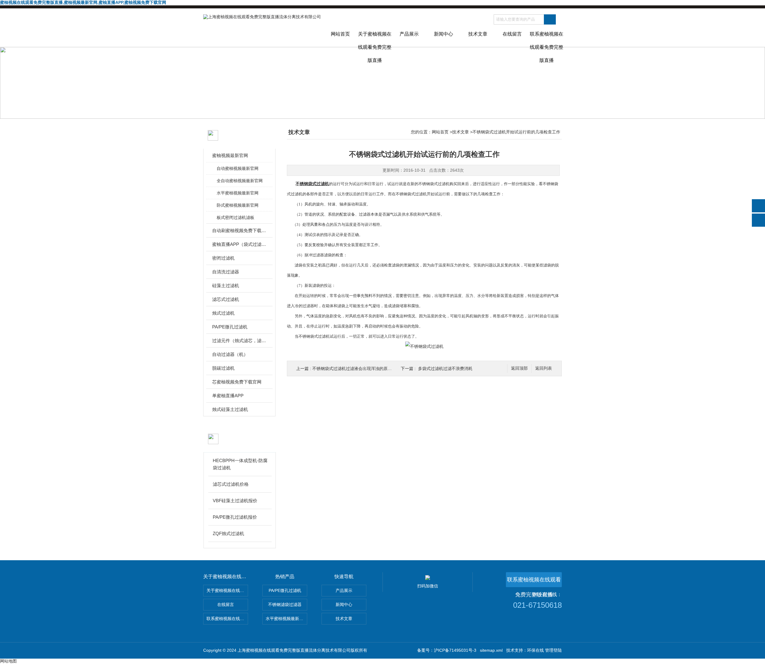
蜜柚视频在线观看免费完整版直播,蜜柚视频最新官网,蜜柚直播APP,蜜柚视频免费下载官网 (83, 2)
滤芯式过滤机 (225, 299)
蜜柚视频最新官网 (230, 155)
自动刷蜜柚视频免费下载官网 (239, 230)
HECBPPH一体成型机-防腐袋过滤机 (240, 464)
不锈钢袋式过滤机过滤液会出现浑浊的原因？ (354, 368)
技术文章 (477, 33)
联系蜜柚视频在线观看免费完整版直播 (546, 39)
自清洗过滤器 (225, 271)
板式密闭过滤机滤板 (235, 217)
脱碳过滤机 (223, 368)
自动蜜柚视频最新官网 (237, 168)
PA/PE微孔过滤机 (229, 326)
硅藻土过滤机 (225, 285)
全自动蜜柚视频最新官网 (240, 180)
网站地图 (8, 661)
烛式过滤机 (223, 313)
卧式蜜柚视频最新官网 (237, 205)
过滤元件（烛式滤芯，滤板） (239, 340)
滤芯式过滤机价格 (231, 484)
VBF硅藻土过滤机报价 (235, 500)
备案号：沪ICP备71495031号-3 (446, 650)
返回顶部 (519, 368)
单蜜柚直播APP (228, 395)
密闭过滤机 (223, 258)
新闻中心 (443, 33)
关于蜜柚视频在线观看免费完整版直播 (374, 39)
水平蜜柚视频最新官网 (237, 193)
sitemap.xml (491, 650)
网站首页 (340, 33)
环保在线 (535, 650)
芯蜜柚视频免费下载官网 (236, 381)
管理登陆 (553, 650)
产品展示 (409, 33)
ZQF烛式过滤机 (228, 533)
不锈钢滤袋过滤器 (285, 604)
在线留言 (512, 33)
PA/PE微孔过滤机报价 (235, 517)
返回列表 (543, 368)
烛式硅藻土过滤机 (230, 409)
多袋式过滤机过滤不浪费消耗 (445, 368)
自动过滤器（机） (230, 354)
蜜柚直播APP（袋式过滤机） (239, 244)
